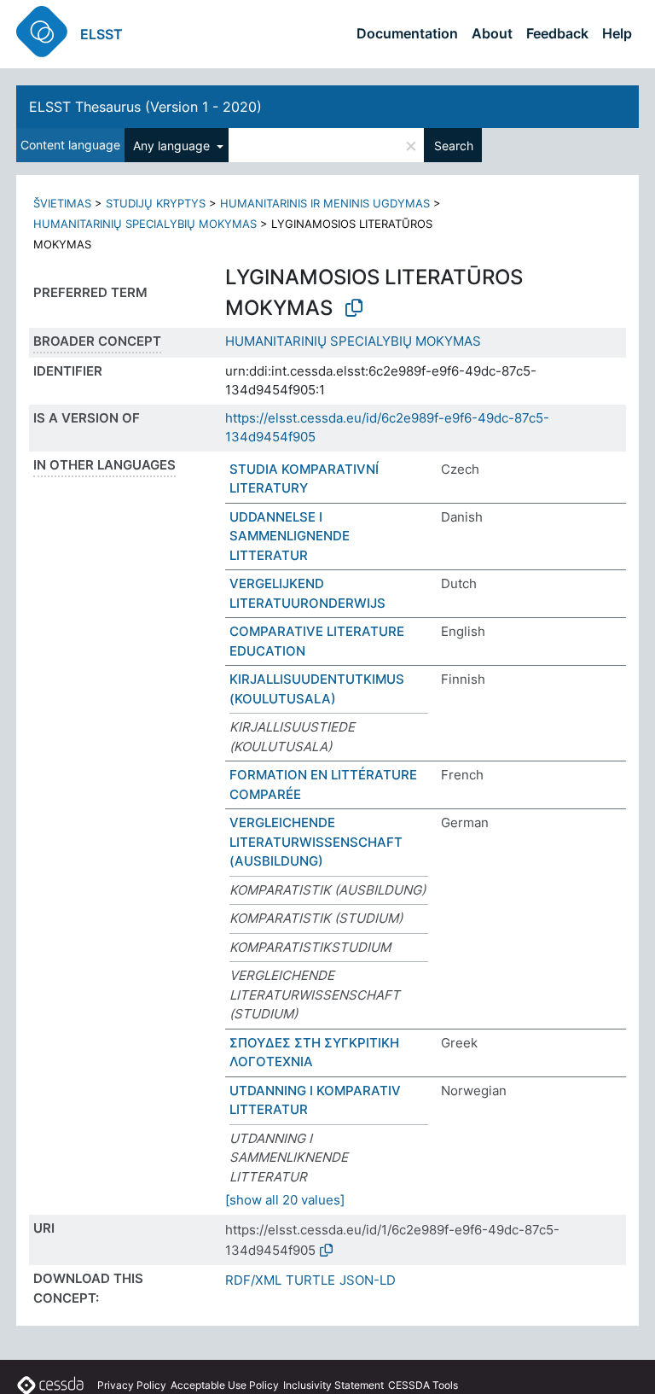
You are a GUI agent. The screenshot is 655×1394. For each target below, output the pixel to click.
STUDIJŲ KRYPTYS (156, 203)
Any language (173, 145)
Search (453, 145)
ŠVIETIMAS (62, 203)
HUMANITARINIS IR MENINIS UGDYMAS (325, 203)
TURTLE (310, 1280)
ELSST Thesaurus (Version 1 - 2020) (145, 106)
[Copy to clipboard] (353, 308)
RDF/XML (253, 1280)
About (492, 33)
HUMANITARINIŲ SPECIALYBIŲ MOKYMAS (145, 223)
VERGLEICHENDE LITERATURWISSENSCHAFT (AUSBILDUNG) (316, 841)
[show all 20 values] (285, 1200)
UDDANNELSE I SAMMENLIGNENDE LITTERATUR (289, 536)
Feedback (557, 33)
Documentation (407, 33)
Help (617, 33)
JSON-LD (367, 1280)
